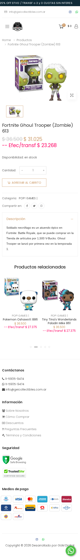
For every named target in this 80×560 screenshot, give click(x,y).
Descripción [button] (15, 219)
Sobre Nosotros (17, 411)
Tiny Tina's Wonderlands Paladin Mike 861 (59, 321)
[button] (65, 26)
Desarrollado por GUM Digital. (53, 545)
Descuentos (14, 423)
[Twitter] (34, 206)
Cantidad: (9, 170)
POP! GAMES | (28, 198)
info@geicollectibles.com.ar (27, 12)
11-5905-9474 (14, 379)
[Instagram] (70, 11)
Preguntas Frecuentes (20, 429)
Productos (24, 40)
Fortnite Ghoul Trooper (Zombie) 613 (34, 44)
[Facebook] (27, 206)
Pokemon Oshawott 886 (20, 319)
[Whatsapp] (76, 11)
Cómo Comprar (17, 417)
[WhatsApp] (41, 206)
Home (6, 40)
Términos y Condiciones (23, 435)
